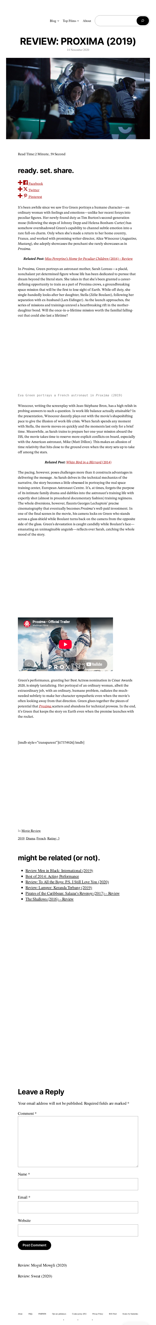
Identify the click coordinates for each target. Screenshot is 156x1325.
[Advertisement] (78, 576)
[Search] (143, 20)
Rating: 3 (53, 838)
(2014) (88, 462)
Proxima (45, 706)
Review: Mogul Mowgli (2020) (42, 1265)
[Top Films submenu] (78, 21)
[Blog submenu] (58, 21)
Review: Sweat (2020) (35, 1276)
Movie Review (31, 830)
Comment (27, 1113)
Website (24, 1220)
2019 (21, 838)
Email (24, 1197)
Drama (30, 838)
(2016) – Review (89, 259)
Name (24, 1174)
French (41, 838)
